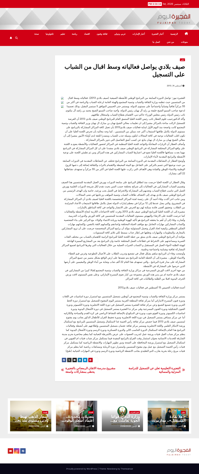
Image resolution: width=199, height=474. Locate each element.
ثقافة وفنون (102, 33)
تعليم (62, 33)
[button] (16, 37)
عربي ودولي (120, 33)
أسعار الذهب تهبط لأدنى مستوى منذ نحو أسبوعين (32, 420)
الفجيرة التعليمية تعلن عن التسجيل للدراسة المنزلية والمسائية (154, 370)
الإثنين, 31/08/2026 (174, 426)
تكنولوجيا (50, 33)
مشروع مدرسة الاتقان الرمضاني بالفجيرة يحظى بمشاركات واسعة (90, 370)
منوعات (184, 42)
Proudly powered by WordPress (82, 468)
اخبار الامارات (134, 412)
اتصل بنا (156, 42)
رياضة (74, 33)
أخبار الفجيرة (158, 33)
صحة (36, 33)
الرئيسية (174, 33)
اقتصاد (87, 33)
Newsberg (112, 468)
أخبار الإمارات (138, 33)
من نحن (170, 42)
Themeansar (127, 468)
